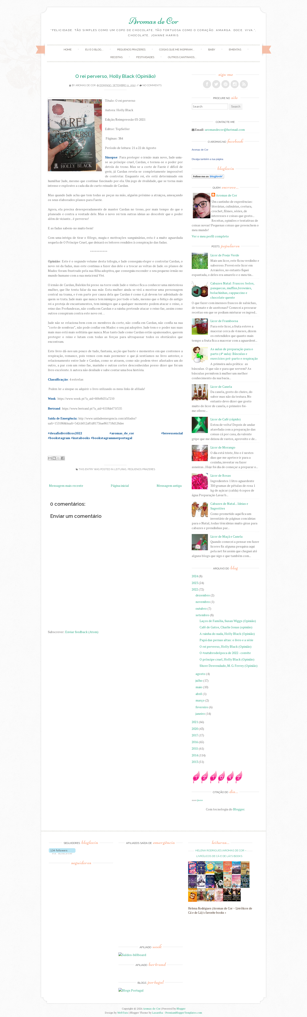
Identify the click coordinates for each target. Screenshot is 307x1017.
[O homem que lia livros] (245, 874)
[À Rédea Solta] (218, 900)
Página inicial (120, 485)
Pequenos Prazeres (131, 49)
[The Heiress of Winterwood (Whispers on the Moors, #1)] (201, 900)
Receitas (116, 57)
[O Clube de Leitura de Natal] (236, 886)
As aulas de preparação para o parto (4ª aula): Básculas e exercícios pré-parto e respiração (234, 354)
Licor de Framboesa (224, 321)
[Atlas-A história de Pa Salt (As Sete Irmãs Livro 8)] (210, 886)
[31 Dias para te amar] (210, 872)
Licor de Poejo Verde (224, 255)
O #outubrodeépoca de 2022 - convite (225, 653)
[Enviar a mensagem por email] (50, 458)
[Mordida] (192, 887)
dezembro (203, 595)
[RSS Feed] (244, 84)
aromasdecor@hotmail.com (225, 129)
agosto (201, 674)
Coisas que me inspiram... (176, 49)
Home (67, 49)
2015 (195, 748)
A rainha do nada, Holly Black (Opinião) (227, 633)
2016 (195, 742)
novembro (203, 602)
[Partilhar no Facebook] (62, 458)
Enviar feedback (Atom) (81, 632)
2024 (195, 576)
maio (199, 687)
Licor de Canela (221, 386)
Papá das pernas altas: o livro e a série (226, 640)
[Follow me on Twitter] (216, 84)
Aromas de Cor (153, 21)
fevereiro (202, 707)
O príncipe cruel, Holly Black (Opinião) (227, 659)
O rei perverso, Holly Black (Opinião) (115, 76)
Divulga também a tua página (207, 159)
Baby (211, 49)
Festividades (145, 57)
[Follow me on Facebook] (207, 84)
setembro (203, 615)
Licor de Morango (222, 447)
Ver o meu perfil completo (210, 236)
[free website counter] (217, 782)
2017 (195, 735)
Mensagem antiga (169, 485)
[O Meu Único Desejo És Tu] (227, 886)
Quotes (200, 800)
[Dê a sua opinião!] (54, 458)
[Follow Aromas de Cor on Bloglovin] (208, 177)
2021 (195, 722)
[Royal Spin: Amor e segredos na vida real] (192, 873)
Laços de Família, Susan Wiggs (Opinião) (228, 621)
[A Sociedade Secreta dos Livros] (201, 873)
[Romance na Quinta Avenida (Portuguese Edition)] (227, 900)
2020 (195, 728)
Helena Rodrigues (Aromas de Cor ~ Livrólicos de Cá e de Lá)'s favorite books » (220, 911)
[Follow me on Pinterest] (225, 84)
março (200, 700)
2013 (195, 762)
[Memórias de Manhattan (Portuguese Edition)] (236, 900)
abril (199, 694)
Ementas (235, 49)
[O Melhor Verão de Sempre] (227, 874)
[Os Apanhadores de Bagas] (245, 886)
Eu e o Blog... (94, 49)
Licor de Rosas (220, 475)
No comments (152, 85)
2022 (195, 589)
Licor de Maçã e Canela (226, 536)
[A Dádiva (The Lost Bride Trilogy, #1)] (236, 872)
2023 (195, 583)
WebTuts (122, 1012)
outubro (201, 608)
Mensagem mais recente (66, 485)
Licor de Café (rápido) (225, 419)
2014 (195, 755)
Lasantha (157, 1012)
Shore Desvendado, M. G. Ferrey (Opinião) (229, 665)
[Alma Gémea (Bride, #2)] (218, 887)
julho (199, 680)
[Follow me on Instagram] (235, 84)
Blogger (238, 809)
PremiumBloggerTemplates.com (183, 1012)
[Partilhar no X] (58, 458)
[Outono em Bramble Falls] (210, 900)
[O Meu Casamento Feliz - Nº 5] (201, 886)
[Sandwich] (192, 900)
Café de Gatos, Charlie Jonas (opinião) (226, 627)
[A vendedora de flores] (218, 873)
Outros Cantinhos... (182, 57)
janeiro (201, 713)
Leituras (120, 469)
